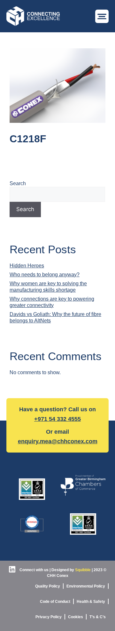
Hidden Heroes (27, 265)
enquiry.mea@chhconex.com (57, 441)
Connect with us (34, 570)
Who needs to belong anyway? (45, 274)
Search (18, 183)
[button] (102, 16)
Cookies (75, 617)
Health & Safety (91, 601)
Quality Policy (47, 586)
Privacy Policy (48, 617)
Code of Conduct (55, 601)
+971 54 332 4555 (57, 419)
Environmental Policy (85, 586)
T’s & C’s (97, 617)
